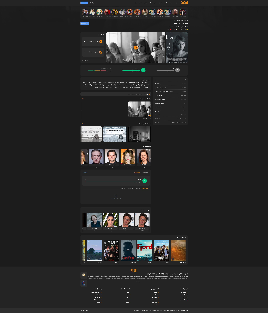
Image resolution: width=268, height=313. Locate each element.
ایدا (174, 20)
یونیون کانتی (99, 262)
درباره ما (184, 295)
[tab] (145, 172)
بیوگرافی (145, 3)
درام (155, 80)
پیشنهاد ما (97, 302)
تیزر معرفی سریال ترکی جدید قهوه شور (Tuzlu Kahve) (130, 16)
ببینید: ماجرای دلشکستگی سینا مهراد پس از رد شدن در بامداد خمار (183, 16)
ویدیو (140, 3)
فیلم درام (178, 20)
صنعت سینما (97, 300)
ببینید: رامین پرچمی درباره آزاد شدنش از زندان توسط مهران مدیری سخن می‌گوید (115, 16)
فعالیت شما (83, 23)
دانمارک (159, 99)
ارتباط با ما (183, 292)
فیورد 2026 (150, 262)
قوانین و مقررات (182, 300)
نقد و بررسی (97, 297)
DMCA (184, 297)
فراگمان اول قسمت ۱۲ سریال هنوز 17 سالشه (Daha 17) (122, 16)
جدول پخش (154, 302)
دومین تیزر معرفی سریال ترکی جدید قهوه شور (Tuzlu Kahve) (160, 16)
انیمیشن (160, 3)
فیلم (177, 3)
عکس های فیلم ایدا (145, 124)
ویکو (136, 3)
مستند (127, 302)
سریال (171, 3)
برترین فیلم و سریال (95, 292)
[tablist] (142, 172)
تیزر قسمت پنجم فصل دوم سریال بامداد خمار (92, 16)
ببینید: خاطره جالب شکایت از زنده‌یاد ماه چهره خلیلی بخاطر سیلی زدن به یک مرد (107, 16)
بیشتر (83, 99)
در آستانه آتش (133, 262)
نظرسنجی (155, 305)
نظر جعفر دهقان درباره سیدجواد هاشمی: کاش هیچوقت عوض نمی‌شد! (137, 16)
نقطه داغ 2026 (183, 262)
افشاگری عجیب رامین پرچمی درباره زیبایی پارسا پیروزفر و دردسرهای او (100, 16)
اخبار (155, 3)
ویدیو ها (155, 292)
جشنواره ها (154, 297)
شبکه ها (155, 295)
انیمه (166, 3)
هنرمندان (98, 295)
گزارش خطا (84, 60)
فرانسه (156, 99)
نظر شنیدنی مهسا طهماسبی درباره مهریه (145, 16)
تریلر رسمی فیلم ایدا (147, 118)
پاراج (185, 20)
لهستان (163, 99)
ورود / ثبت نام (84, 3)
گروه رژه (167, 262)
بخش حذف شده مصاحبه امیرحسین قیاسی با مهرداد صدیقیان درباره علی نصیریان (85, 16)
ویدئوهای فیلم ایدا (145, 99)
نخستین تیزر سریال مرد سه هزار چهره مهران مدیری (175, 16)
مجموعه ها (154, 300)
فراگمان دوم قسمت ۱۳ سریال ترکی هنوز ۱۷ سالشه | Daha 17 (167, 16)
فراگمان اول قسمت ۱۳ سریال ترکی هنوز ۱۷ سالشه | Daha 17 (152, 16)
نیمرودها (117, 262)
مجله (151, 3)
